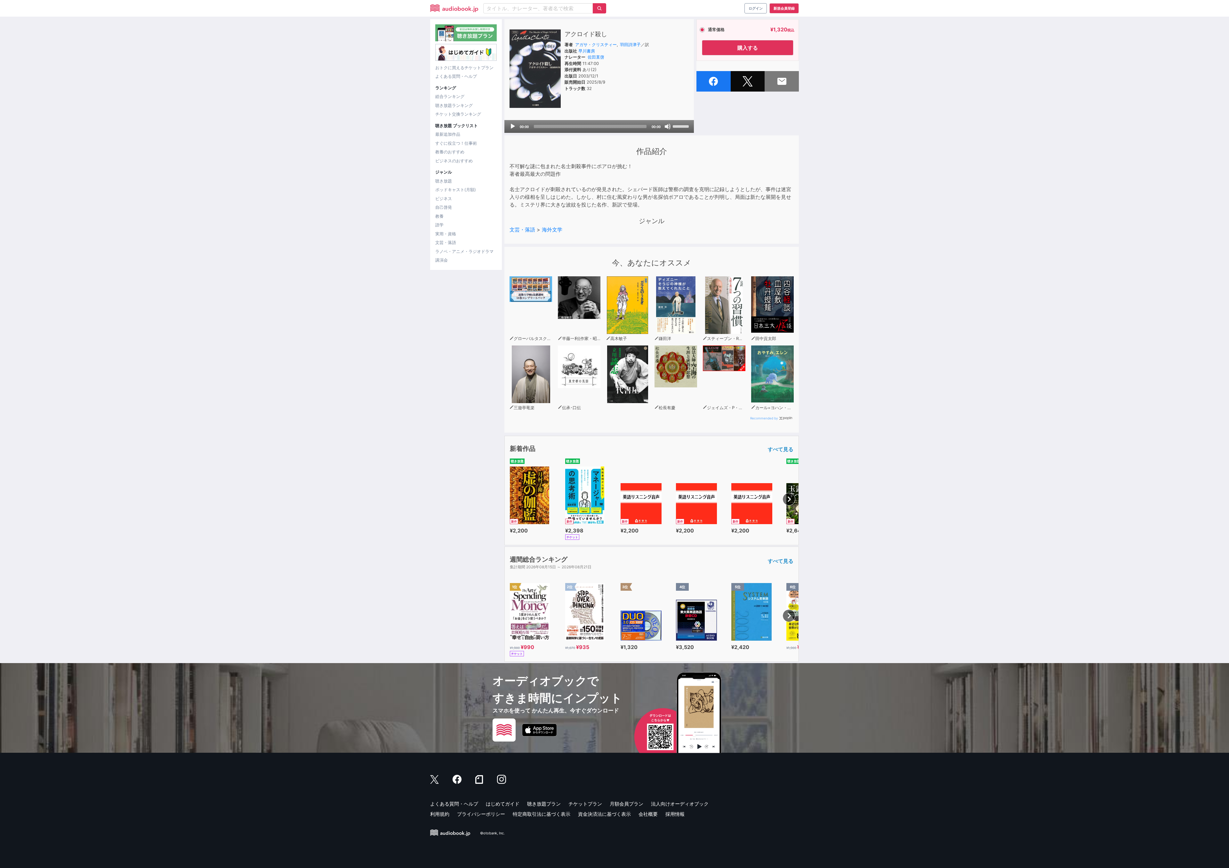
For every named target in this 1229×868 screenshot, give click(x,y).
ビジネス (443, 198)
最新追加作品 (447, 134)
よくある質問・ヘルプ (456, 76)
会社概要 (648, 814)
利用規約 (439, 814)
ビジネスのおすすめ (454, 160)
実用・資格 (445, 233)
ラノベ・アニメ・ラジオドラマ (464, 251)
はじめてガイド (502, 804)
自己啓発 (443, 207)
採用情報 (675, 814)
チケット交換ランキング (458, 114)
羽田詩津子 (630, 44)
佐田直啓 (596, 57)
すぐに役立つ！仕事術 (456, 143)
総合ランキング (449, 96)
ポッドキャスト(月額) (455, 189)
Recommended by (764, 418)
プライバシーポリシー (481, 814)
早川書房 (586, 50)
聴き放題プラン (544, 804)
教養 (439, 216)
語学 (439, 224)
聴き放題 (443, 180)
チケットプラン (585, 804)
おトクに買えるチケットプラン (464, 67)
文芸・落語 (445, 242)
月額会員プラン (626, 804)
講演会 (441, 260)
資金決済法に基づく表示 (604, 814)
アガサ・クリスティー (596, 44)
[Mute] (667, 126)
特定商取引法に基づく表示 (541, 814)
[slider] (682, 126)
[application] (599, 126)
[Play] (513, 126)
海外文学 (552, 229)
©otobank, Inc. (492, 833)
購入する (747, 48)
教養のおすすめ (449, 151)
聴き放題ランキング (454, 105)
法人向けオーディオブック (680, 804)
